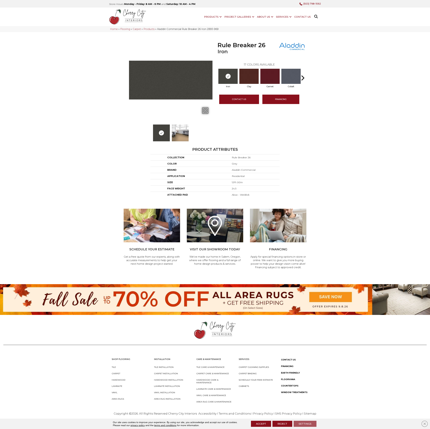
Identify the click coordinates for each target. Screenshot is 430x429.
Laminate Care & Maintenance (213, 389)
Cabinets (244, 386)
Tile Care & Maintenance (210, 367)
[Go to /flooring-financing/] (278, 239)
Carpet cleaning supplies (254, 367)
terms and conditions (165, 425)
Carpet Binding (248, 373)
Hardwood (118, 380)
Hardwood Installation (168, 380)
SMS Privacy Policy (288, 413)
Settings (305, 423)
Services (282, 16)
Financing (287, 366)
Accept (261, 423)
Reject (282, 423)
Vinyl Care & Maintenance (211, 395)
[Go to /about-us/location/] (215, 237)
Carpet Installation (166, 373)
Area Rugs (118, 399)
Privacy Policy (263, 413)
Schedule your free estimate (256, 380)
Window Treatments (294, 392)
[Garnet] (270, 76)
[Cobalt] (291, 76)
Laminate (117, 386)
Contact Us (302, 16)
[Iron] (228, 76)
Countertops (289, 385)
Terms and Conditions (235, 413)
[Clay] (249, 76)
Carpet (137, 29)
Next (210, 131)
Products (211, 16)
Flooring (125, 29)
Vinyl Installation (164, 392)
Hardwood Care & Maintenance (207, 381)
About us (263, 16)
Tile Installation (164, 367)
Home (114, 29)
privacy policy (138, 425)
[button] (221, 17)
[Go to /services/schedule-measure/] (152, 237)
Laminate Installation (167, 386)
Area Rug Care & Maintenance (213, 401)
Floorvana (288, 379)
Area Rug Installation (167, 399)
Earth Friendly (290, 373)
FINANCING (281, 99)
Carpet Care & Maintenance (212, 373)
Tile (114, 367)
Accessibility (207, 413)
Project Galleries (237, 16)
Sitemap (310, 413)
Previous (130, 131)
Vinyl (114, 392)
